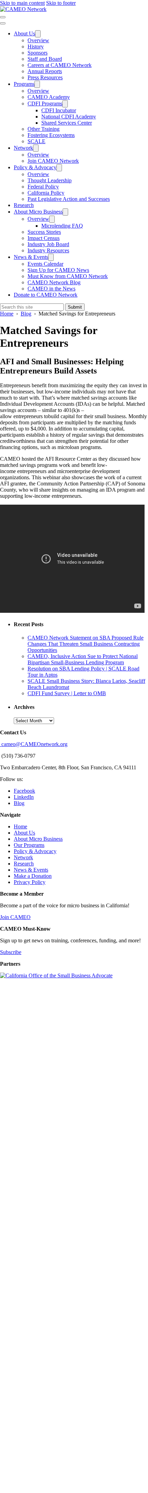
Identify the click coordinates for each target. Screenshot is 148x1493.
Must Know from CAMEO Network (68, 276)
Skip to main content (22, 3)
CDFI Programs (45, 103)
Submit (75, 307)
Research (24, 205)
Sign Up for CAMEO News (58, 270)
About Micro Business (38, 212)
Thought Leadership (50, 180)
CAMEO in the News (51, 288)
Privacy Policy (29, 882)
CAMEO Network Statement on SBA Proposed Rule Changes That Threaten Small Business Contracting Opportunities (86, 644)
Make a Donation (33, 876)
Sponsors (37, 53)
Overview (38, 40)
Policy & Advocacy (35, 167)
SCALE (36, 141)
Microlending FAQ (62, 226)
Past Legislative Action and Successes (69, 199)
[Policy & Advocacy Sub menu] (59, 167)
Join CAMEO (15, 917)
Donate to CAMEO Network (45, 295)
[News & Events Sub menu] (51, 257)
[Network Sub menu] (36, 148)
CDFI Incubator (58, 110)
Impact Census (44, 238)
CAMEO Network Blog (54, 282)
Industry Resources (48, 250)
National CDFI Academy (68, 116)
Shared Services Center (66, 123)
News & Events (31, 257)
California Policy (46, 193)
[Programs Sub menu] (37, 84)
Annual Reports (45, 71)
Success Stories (44, 232)
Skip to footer (61, 3)
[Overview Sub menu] (52, 219)
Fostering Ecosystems (51, 135)
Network (23, 148)
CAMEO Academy (49, 97)
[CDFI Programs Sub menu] (65, 103)
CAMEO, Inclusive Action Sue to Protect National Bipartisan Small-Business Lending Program (83, 659)
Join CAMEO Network (53, 161)
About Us (24, 33)
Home (20, 826)
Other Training (44, 129)
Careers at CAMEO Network (60, 65)
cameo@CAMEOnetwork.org (33, 744)
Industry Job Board (48, 244)
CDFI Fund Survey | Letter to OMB (67, 693)
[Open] (3, 17)
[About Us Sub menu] (38, 33)
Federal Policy (43, 187)
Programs (24, 84)
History (36, 46)
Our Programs (29, 845)
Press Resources (45, 77)
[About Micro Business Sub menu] (65, 212)
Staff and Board (45, 59)
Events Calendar (45, 264)
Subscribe (10, 952)
